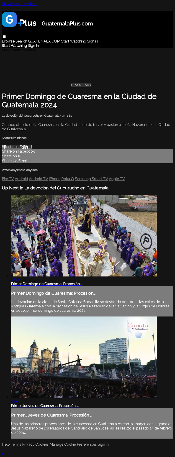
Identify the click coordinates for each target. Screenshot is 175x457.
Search (21, 41)
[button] (4, 36)
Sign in (92, 41)
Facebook (11, 147)
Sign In (33, 45)
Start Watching (74, 41)
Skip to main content (19, 4)
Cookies (42, 444)
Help (6, 444)
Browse (8, 41)
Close (76, 85)
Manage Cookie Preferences (74, 444)
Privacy (28, 444)
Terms (16, 444)
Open (86, 85)
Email (27, 147)
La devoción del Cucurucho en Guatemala (31, 115)
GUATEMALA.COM (44, 41)
